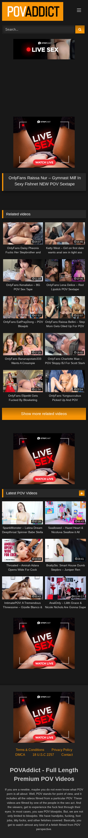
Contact (67, 754)
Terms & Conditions (30, 750)
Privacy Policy (62, 750)
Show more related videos (44, 414)
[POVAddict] (36, 12)
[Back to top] (75, 826)
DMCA (20, 754)
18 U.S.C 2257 (43, 754)
